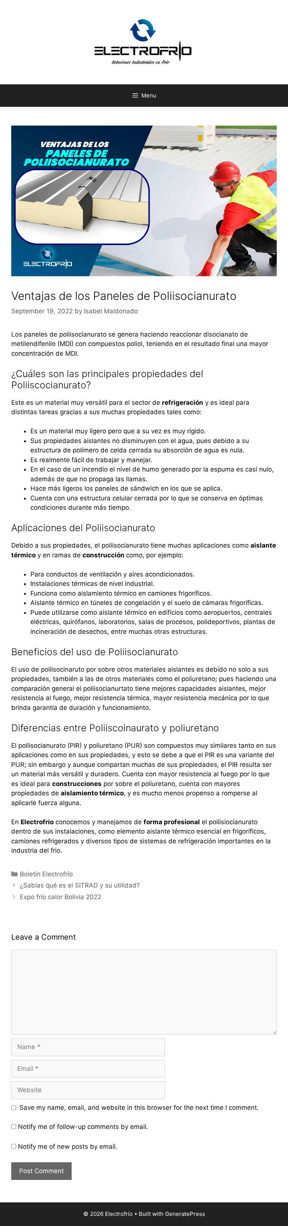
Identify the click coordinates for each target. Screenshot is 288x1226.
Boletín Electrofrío (46, 874)
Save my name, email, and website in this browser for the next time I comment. (139, 1107)
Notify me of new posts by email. (67, 1146)
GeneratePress (185, 1213)
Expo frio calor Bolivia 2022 (60, 897)
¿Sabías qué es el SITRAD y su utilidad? (80, 885)
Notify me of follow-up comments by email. (83, 1126)
